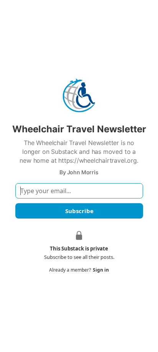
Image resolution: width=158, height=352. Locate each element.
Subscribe (79, 211)
